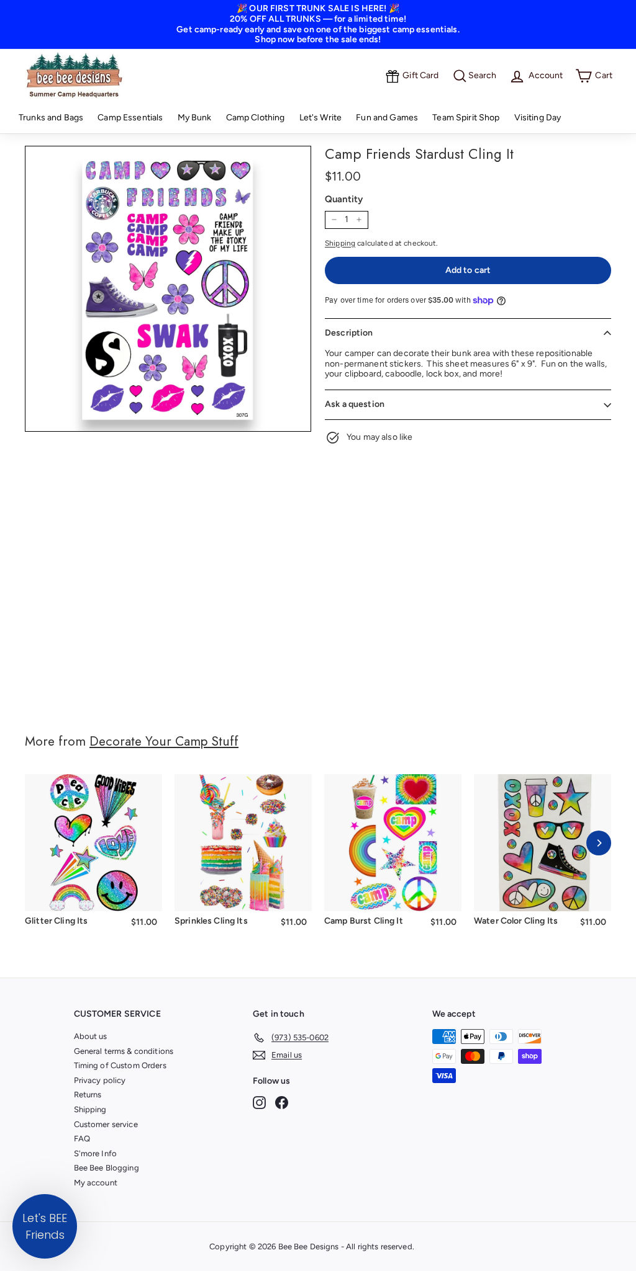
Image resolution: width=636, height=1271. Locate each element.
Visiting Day (537, 117)
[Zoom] (168, 288)
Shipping (340, 243)
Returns (88, 1094)
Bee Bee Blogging (106, 1167)
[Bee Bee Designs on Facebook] (281, 1102)
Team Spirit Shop (465, 117)
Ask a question (354, 404)
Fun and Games (387, 117)
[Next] (598, 843)
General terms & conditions (124, 1051)
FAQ (82, 1138)
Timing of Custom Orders (120, 1065)
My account (95, 1182)
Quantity (344, 199)
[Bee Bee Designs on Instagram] (259, 1102)
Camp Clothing (255, 117)
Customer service (106, 1124)
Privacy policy (100, 1080)
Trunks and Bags (51, 117)
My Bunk (195, 117)
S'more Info (95, 1153)
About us (90, 1036)
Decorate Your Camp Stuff (163, 741)
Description (349, 333)
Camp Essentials (130, 117)
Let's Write (320, 117)
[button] (44, 1226)
